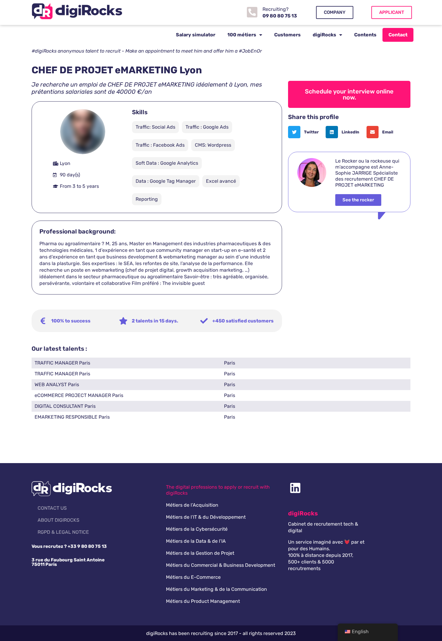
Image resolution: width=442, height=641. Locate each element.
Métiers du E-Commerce (193, 577)
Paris (229, 363)
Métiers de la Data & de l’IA (196, 541)
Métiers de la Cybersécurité (197, 529)
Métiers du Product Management (203, 601)
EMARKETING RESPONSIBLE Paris (72, 417)
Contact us (52, 508)
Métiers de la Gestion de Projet (200, 553)
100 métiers (241, 35)
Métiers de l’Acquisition (192, 505)
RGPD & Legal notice (63, 532)
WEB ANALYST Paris (57, 384)
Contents (365, 35)
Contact (397, 35)
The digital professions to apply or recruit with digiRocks (218, 490)
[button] (305, 132)
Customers (287, 35)
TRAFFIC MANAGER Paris (62, 363)
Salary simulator (195, 35)
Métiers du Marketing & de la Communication (216, 589)
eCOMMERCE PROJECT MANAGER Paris (79, 395)
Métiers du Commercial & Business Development (220, 565)
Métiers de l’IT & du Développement (206, 517)
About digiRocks (58, 520)
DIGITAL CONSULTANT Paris (65, 406)
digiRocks (324, 35)
